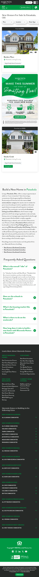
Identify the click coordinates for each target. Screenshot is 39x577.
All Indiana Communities (10, 451)
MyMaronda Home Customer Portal (25, 385)
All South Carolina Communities (12, 510)
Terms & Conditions (25, 571)
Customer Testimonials (8, 391)
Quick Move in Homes (25, 7)
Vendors (4, 374)
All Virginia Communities (10, 519)
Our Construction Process (9, 360)
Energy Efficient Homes (26, 371)
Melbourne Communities (10, 439)
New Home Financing (8, 395)
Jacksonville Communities (10, 437)
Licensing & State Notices (9, 372)
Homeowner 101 (24, 390)
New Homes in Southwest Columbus (15, 252)
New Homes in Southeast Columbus (15, 250)
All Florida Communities (10, 426)
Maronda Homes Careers (9, 365)
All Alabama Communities (10, 417)
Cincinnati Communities (9, 488)
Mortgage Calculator (8, 388)
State (3, 6)
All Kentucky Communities (10, 468)
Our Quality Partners (26, 367)
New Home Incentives (26, 358)
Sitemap (4, 400)
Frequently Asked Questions (10, 386)
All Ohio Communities (9, 485)
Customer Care (24, 388)
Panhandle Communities (10, 442)
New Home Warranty (8, 393)
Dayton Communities (8, 493)
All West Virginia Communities (11, 528)
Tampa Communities (8, 431)
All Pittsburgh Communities (11, 502)
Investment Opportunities (27, 374)
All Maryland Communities (10, 477)
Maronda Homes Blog (8, 384)
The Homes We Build (26, 369)
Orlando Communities (9, 429)
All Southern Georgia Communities (13, 459)
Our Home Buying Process (9, 363)
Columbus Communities (9, 491)
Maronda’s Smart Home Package (27, 364)
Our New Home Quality (27, 361)
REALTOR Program (7, 397)
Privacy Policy (13, 571)
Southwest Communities (10, 434)
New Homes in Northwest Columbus (15, 247)
